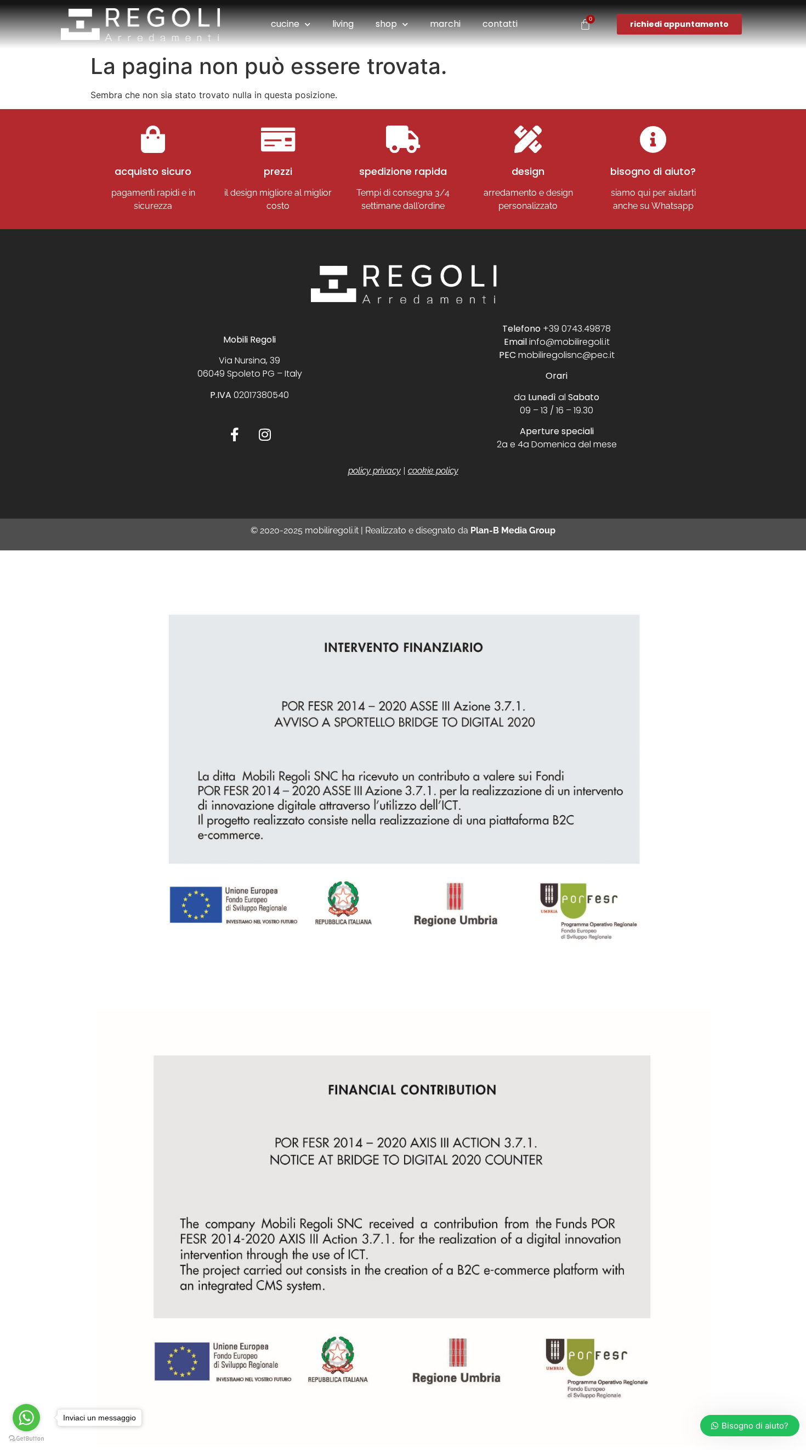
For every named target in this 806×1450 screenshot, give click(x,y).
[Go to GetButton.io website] (26, 1438)
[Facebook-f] (234, 434)
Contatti (500, 24)
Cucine (285, 24)
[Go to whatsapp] (26, 1417)
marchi (445, 24)
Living (343, 24)
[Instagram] (265, 434)
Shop (386, 24)
